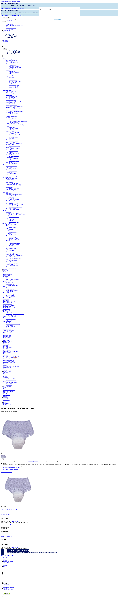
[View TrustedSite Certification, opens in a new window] (6, 595)
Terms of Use (6, 584)
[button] (64, 19)
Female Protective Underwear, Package (9, 509)
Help (5, 21)
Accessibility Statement (6, 1)
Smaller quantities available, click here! (11, 467)
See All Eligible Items (33, 461)
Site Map (5, 588)
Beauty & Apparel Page (11, 224)
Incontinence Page (10, 193)
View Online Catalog (8, 564)
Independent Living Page (11, 60)
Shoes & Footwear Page (11, 178)
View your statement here (12, 8)
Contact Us (5, 557)
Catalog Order (6, 17)
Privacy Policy (6, 586)
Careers (5, 565)
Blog (4, 566)
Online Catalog (9, 20)
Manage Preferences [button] (57, 19)
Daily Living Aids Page (11, 91)
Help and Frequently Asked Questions (14, 25)
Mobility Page (9, 212)
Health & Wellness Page (11, 116)
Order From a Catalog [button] (11, 19)
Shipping (8, 26)
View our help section (5, 514)
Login (7, 42)
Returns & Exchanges (11, 28)
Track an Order (9, 29)
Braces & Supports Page (11, 166)
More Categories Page (11, 248)
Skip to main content (15, 1)
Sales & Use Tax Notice (8, 587)
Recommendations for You (6, 472)
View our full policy (14, 521)
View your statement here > (12, 15)
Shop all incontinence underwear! (10, 469)
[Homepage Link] (12, 38)
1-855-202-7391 (9, 24)
